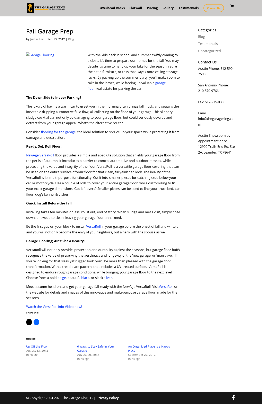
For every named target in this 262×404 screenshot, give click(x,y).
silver (108, 277)
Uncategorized (209, 51)
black (85, 277)
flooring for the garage (58, 132)
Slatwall (136, 8)
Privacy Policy (107, 398)
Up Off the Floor (37, 346)
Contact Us (213, 8)
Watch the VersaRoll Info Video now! (54, 306)
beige (62, 277)
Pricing (152, 8)
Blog (71, 39)
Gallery (168, 8)
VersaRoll (93, 226)
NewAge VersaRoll (40, 155)
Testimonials (189, 8)
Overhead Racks (112, 8)
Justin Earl (37, 39)
